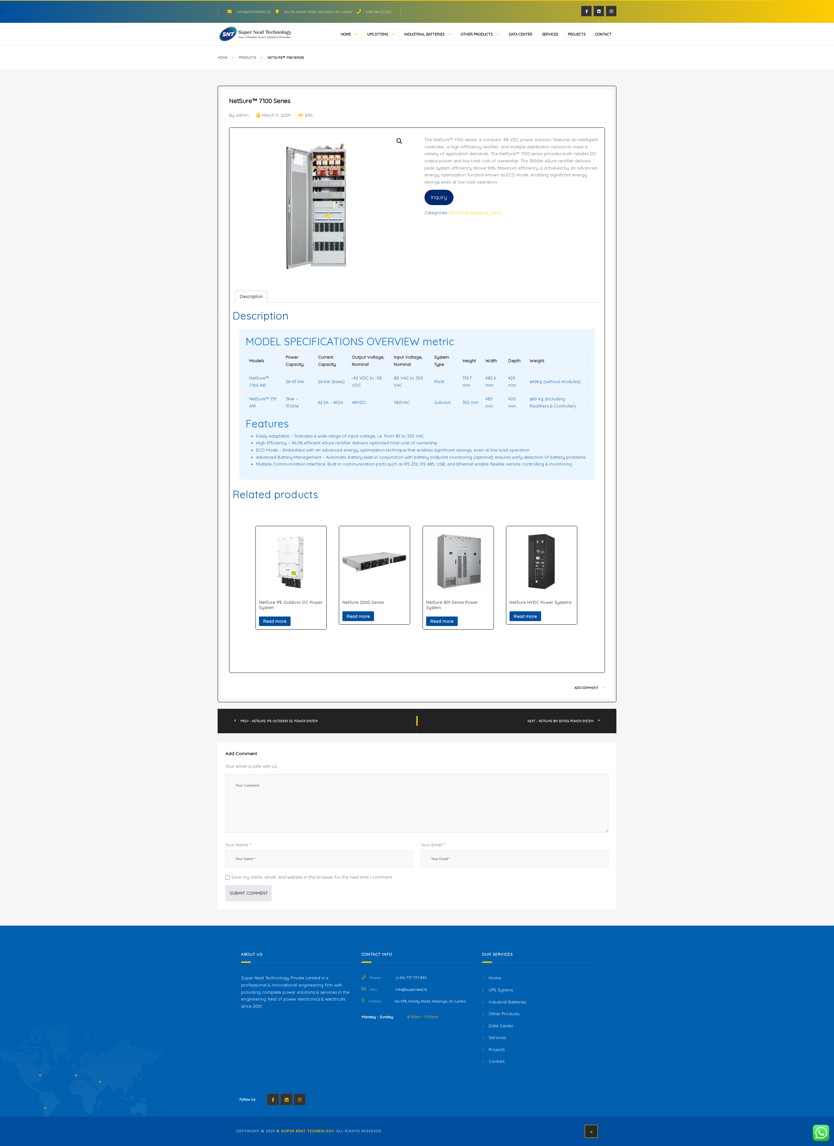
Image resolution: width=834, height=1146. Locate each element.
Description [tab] (251, 296)
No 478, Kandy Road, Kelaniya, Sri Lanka (318, 12)
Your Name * (238, 844)
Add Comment (587, 688)
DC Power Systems (468, 212)
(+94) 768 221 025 (378, 12)
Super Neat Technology (307, 1131)
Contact (603, 34)
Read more (274, 621)
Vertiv (496, 212)
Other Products (477, 34)
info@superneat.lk (254, 12)
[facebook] (586, 11)
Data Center (520, 34)
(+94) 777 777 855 (411, 977)
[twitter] (599, 11)
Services (550, 34)
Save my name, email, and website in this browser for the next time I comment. (312, 877)
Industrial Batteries (424, 34)
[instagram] (611, 11)
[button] (399, 141)
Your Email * (433, 844)
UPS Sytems (377, 34)
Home (346, 34)
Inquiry (439, 197)
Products (247, 57)
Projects (576, 34)
